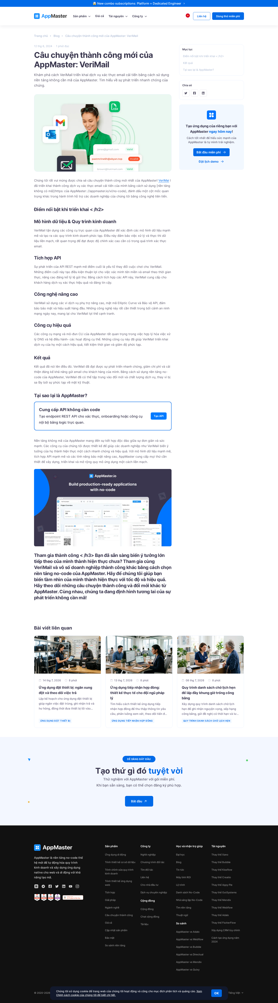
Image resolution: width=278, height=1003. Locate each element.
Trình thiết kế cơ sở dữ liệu (120, 862)
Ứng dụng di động (115, 854)
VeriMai (163, 180)
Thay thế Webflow (222, 907)
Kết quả (188, 62)
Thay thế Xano (219, 854)
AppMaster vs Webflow (189, 939)
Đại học (180, 854)
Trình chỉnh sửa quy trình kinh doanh (119, 871)
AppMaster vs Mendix (189, 961)
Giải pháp (110, 899)
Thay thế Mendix (221, 899)
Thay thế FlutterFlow (223, 922)
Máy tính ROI (183, 877)
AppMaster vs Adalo (188, 931)
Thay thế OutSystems (224, 892)
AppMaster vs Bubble (188, 946)
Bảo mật (109, 937)
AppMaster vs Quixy (188, 969)
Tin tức (180, 869)
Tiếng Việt (234, 992)
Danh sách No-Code (188, 892)
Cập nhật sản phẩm (116, 930)
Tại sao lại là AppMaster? (198, 69)
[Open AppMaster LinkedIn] (63, 886)
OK (216, 993)
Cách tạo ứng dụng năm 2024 (225, 939)
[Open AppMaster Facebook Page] (50, 886)
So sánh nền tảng (115, 945)
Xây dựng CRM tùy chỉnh (225, 930)
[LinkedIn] (203, 93)
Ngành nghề (112, 907)
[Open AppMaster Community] (36, 886)
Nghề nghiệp (148, 854)
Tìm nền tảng (183, 907)
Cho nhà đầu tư (149, 884)
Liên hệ (145, 877)
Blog (178, 862)
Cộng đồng (147, 909)
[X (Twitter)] (185, 93)
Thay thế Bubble (221, 862)
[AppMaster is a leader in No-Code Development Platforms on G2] (37, 897)
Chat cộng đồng (150, 916)
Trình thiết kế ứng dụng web (118, 883)
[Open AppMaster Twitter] (57, 886)
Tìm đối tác (147, 869)
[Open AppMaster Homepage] (58, 847)
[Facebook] (194, 93)
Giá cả (108, 922)
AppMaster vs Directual (189, 954)
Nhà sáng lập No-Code (189, 899)
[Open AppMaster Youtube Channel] (70, 886)
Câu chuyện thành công (119, 915)
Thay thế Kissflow (221, 869)
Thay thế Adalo (220, 915)
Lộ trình (180, 884)
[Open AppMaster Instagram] (77, 886)
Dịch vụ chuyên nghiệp (154, 892)
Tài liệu (144, 924)
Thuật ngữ (182, 915)
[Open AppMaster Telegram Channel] (43, 886)
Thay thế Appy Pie (221, 884)
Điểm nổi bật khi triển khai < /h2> (203, 56)
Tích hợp (110, 892)
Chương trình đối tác (152, 862)
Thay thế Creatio (221, 877)
